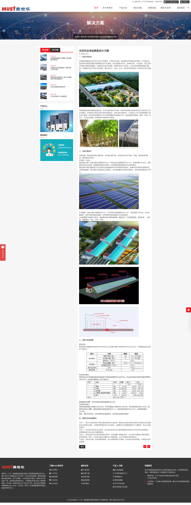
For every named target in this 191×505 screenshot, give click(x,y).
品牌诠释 (54, 477)
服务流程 (86, 477)
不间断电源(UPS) (121, 473)
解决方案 (138, 8)
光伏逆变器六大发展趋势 (58, 96)
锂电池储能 (118, 480)
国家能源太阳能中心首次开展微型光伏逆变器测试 (60, 78)
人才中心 (54, 473)
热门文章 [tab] (45, 50)
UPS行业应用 (119, 483)
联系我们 (181, 8)
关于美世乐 (108, 8)
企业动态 (54, 483)
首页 (96, 8)
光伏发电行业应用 (93, 37)
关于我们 (54, 470)
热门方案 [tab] (55, 50)
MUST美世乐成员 (171, 2)
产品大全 (123, 8)
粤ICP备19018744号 (117, 500)
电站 (82, 447)
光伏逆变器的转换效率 (57, 87)
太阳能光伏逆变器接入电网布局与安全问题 (60, 68)
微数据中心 (119, 477)
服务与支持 (166, 8)
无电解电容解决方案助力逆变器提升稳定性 (60, 59)
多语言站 (185, 2)
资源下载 (86, 473)
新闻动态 (152, 8)
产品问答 (86, 470)
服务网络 (86, 480)
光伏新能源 (119, 470)
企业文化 (54, 480)
